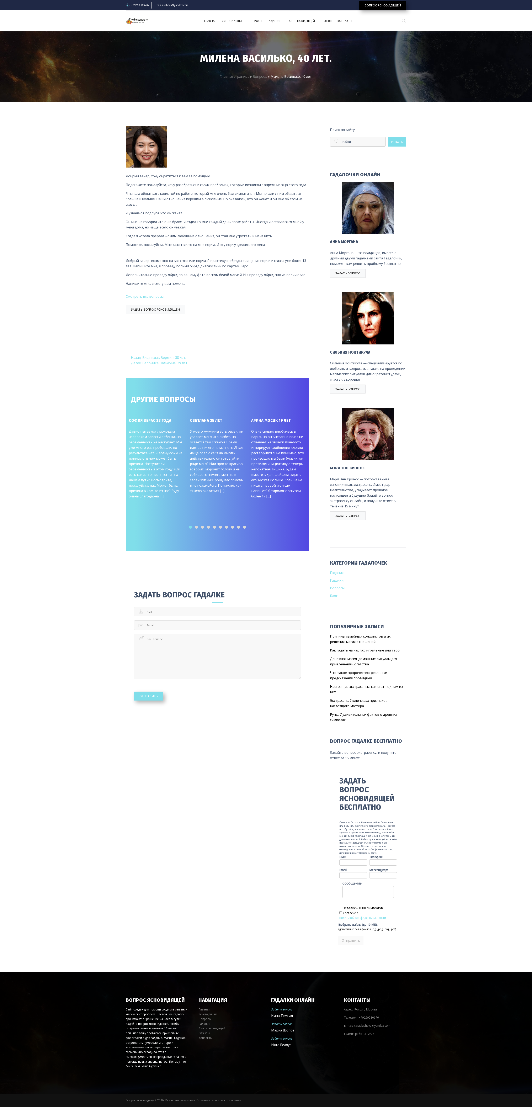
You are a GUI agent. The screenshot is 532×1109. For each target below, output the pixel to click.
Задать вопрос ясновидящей (155, 309)
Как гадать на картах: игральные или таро (365, 650)
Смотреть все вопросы (145, 296)
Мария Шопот (282, 1030)
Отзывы (326, 20)
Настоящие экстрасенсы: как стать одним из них (366, 689)
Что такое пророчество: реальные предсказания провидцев (358, 675)
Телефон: (376, 857)
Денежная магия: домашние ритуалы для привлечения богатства (363, 661)
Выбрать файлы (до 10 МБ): (358, 924)
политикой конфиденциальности (362, 918)
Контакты (344, 20)
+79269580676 (140, 5)
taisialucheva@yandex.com (172, 5)
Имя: (342, 857)
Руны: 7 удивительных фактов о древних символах (363, 717)
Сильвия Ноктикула (350, 352)
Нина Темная (282, 1015)
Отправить (148, 696)
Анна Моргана (344, 241)
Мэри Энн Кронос (347, 468)
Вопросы (255, 20)
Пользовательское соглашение (218, 1100)
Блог (333, 595)
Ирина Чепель (265, 420)
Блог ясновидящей (300, 20)
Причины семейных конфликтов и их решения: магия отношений (360, 639)
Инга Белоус (281, 1044)
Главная (210, 20)
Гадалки (337, 580)
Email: (343, 870)
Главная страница (234, 76)
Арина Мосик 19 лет (210, 420)
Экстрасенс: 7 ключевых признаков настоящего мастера (359, 703)
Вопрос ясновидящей (383, 5)
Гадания (274, 20)
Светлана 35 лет (145, 420)
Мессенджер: (378, 870)
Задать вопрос (347, 273)
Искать (397, 142)
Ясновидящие (232, 20)
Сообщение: (352, 883)
